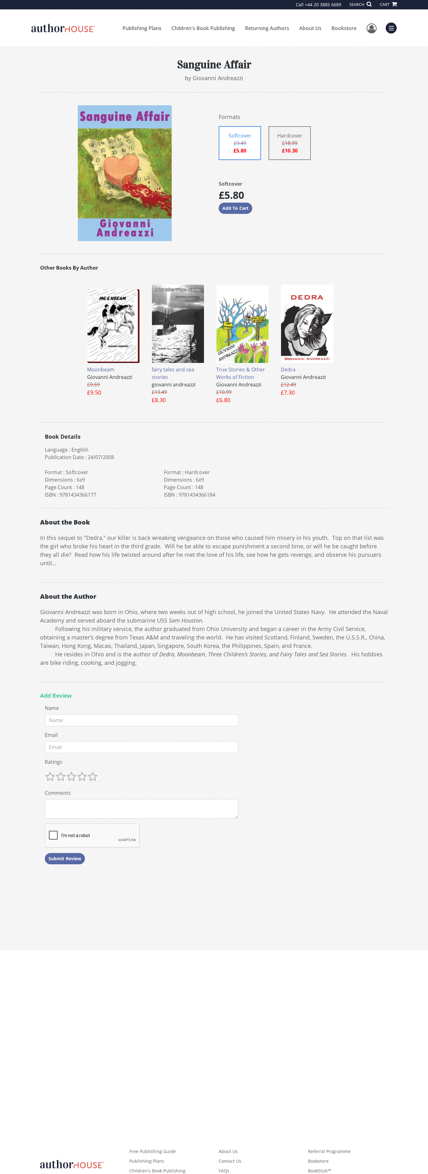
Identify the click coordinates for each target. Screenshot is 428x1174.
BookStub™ (319, 1171)
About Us (310, 28)
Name (52, 708)
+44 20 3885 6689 (323, 5)
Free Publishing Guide (152, 1151)
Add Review (56, 695)
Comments (58, 792)
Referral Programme (329, 1151)
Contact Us (230, 1161)
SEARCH (357, 4)
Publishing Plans (142, 28)
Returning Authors (267, 28)
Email (51, 735)
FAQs (224, 1171)
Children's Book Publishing (203, 28)
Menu (393, 27)
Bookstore (344, 28)
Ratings (53, 761)
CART (385, 4)
